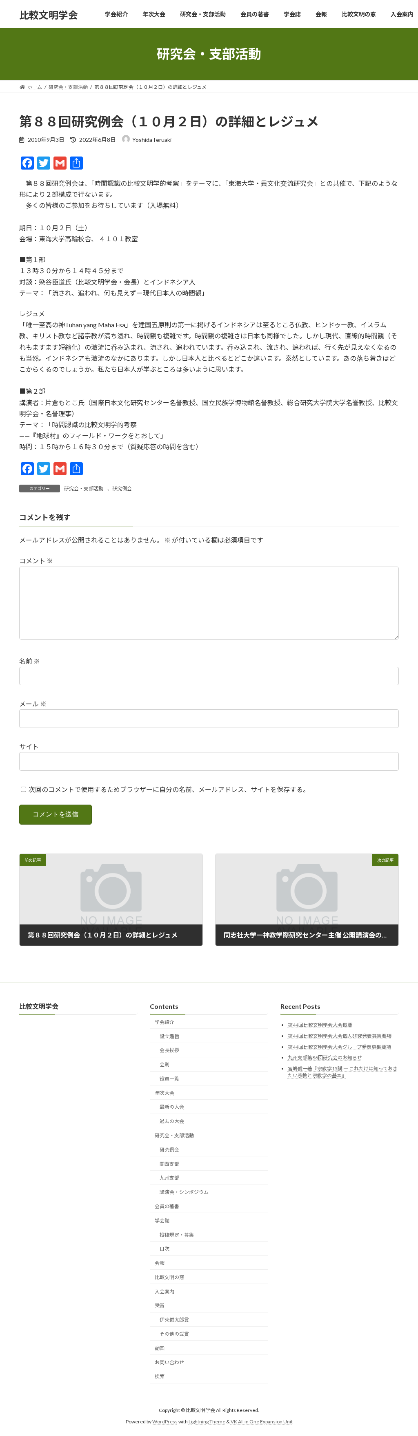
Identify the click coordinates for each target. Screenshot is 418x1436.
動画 (160, 1348)
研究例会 (122, 488)
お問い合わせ (169, 1362)
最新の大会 (172, 1107)
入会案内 (164, 1291)
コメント (36, 561)
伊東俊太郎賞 (174, 1320)
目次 (164, 1249)
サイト (29, 746)
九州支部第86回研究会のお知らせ (325, 1058)
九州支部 (169, 1178)
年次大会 (164, 1093)
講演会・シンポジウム (184, 1192)
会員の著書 (167, 1206)
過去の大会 (172, 1121)
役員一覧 (169, 1079)
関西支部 (169, 1164)
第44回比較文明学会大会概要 (320, 1025)
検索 (160, 1377)
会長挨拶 (169, 1051)
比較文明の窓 (169, 1277)
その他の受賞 (174, 1334)
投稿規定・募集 (177, 1235)
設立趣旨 (169, 1036)
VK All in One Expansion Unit (262, 1422)
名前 (29, 661)
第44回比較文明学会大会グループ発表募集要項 (339, 1047)
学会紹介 (164, 1022)
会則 (164, 1065)
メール (33, 704)
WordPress (165, 1422)
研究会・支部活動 (83, 488)
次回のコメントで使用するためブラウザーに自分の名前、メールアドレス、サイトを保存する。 (169, 789)
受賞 (160, 1306)
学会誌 (162, 1221)
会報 (160, 1263)
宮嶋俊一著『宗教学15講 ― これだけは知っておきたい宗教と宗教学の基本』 (343, 1072)
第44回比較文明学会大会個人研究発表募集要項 (339, 1036)
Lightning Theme (207, 1422)
